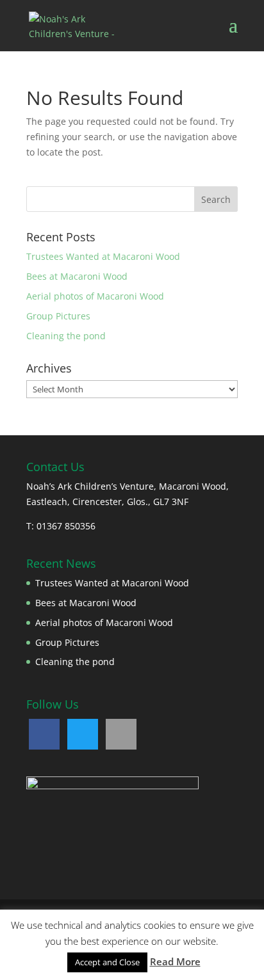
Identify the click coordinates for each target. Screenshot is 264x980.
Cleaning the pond (66, 336)
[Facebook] (44, 734)
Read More (175, 961)
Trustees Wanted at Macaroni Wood (103, 256)
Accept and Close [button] (107, 962)
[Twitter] (82, 734)
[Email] (121, 734)
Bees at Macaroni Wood (77, 276)
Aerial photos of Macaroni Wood (95, 296)
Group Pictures (58, 316)
